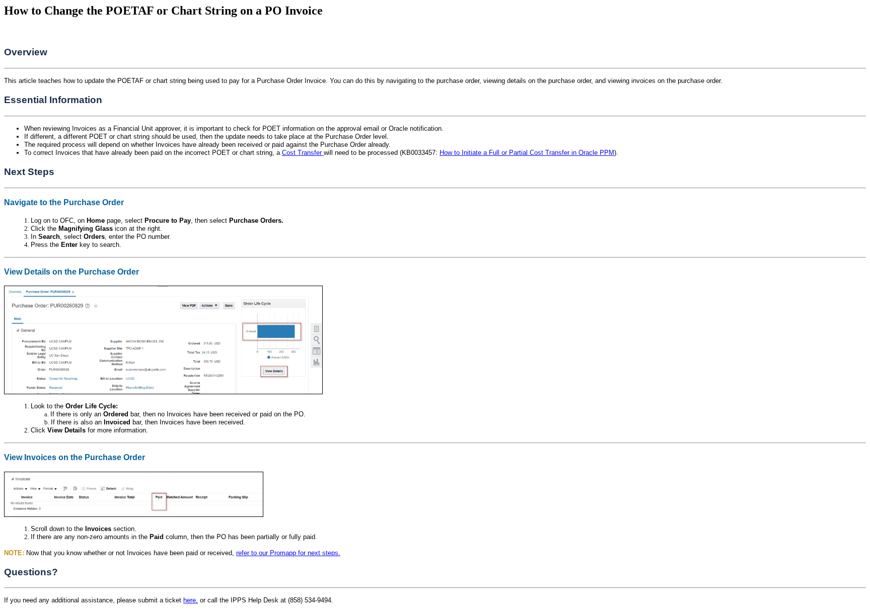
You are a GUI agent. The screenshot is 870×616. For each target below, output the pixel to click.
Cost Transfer (303, 152)
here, (190, 600)
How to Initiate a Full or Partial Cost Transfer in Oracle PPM (527, 152)
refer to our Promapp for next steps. (288, 553)
